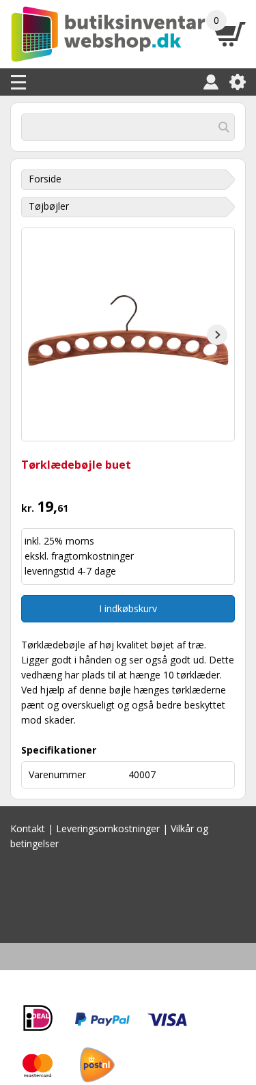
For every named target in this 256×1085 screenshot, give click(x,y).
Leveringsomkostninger (108, 828)
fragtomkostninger (92, 555)
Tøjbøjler (49, 206)
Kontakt (27, 828)
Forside (45, 178)
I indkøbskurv (128, 608)
